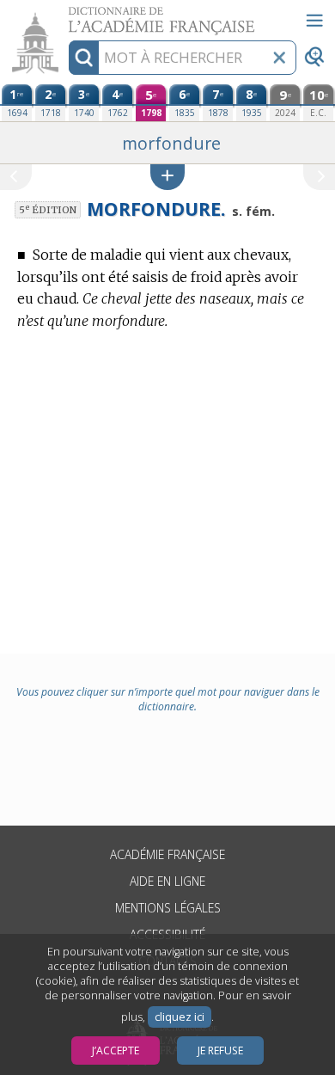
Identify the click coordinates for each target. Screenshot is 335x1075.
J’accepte (115, 1050)
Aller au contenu (66, 15)
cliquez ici (179, 1017)
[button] (167, 176)
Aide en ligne (167, 881)
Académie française (167, 854)
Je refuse (220, 1050)
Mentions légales (168, 908)
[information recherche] (84, 57)
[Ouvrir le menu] (314, 20)
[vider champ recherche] (279, 57)
